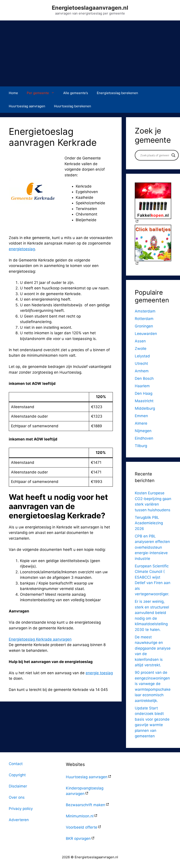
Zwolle (140, 348)
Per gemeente (38, 93)
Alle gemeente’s (75, 93)
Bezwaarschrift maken (85, 805)
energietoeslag (22, 249)
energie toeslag (99, 673)
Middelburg (145, 408)
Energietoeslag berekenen (117, 93)
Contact (16, 764)
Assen (140, 341)
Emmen (141, 416)
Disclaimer (18, 786)
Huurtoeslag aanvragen (27, 106)
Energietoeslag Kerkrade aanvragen (40, 639)
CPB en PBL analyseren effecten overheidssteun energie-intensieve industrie (152, 547)
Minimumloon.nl (80, 816)
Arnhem (142, 371)
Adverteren (19, 820)
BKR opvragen (78, 838)
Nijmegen (143, 431)
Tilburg (141, 446)
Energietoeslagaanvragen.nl (90, 7)
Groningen (144, 326)
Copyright (17, 775)
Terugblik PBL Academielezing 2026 (149, 523)
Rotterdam (144, 318)
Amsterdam (145, 311)
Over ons (17, 797)
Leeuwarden (146, 333)
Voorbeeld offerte (81, 827)
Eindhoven (144, 438)
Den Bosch (144, 378)
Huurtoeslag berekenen (72, 106)
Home (13, 93)
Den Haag (143, 393)
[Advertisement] (90, 53)
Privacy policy (21, 808)
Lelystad (142, 356)
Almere (141, 423)
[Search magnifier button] (173, 155)
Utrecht (141, 363)
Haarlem (142, 386)
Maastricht (144, 401)
